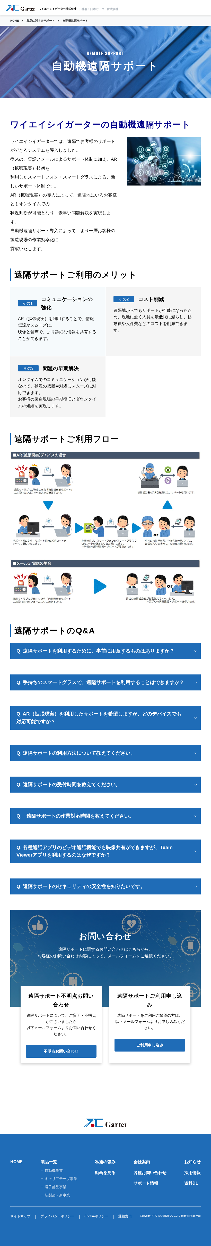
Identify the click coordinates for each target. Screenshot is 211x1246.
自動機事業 (54, 1170)
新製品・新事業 (57, 1195)
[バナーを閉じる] (149, 1173)
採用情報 (192, 1172)
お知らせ (192, 1162)
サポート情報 (146, 1183)
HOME (16, 1162)
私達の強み (105, 1162)
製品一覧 (49, 1162)
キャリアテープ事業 (61, 1179)
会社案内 (142, 1162)
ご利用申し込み (149, 1045)
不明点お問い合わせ (61, 1051)
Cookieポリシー (96, 1216)
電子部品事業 (55, 1187)
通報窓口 (125, 1216)
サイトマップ (20, 1216)
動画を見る (105, 1172)
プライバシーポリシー (57, 1216)
